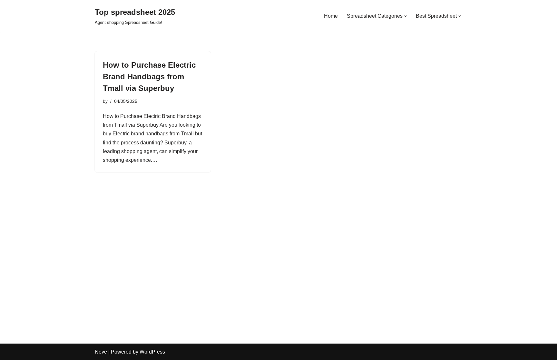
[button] (405, 16)
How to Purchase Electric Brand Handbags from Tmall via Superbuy (149, 76)
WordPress (152, 352)
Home (331, 16)
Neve (101, 352)
